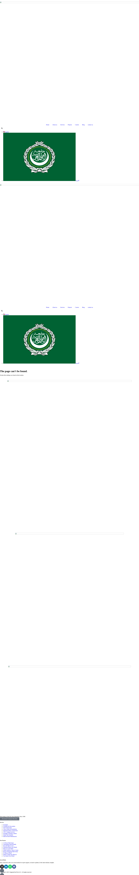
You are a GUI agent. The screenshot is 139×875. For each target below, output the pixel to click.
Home (47, 124)
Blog (83, 124)
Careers (77, 124)
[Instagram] (2, 867)
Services (62, 124)
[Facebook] (14, 867)
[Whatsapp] (10, 867)
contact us (90, 124)
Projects (70, 124)
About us (54, 124)
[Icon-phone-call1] (2, 871)
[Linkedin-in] (6, 867)
